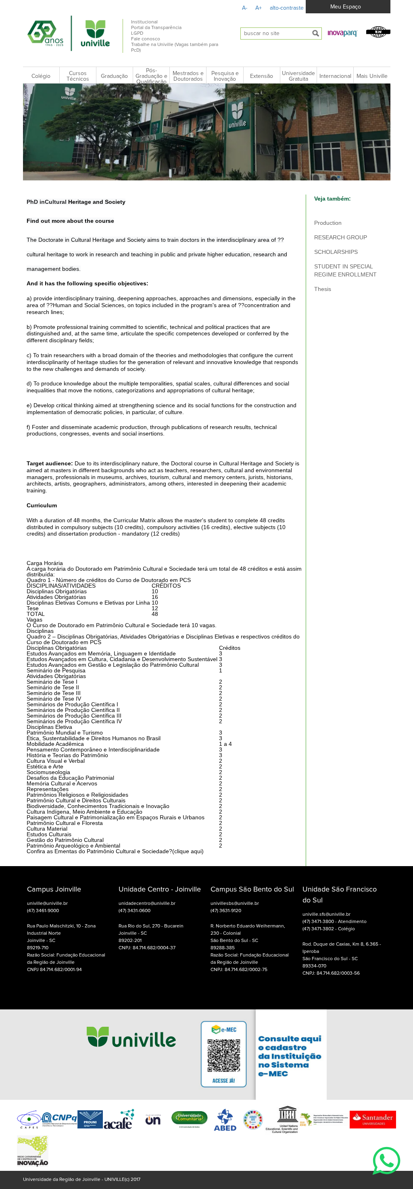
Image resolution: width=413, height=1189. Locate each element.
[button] (342, 33)
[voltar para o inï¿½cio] (69, 33)
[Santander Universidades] (372, 1119)
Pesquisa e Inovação (225, 76)
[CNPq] (59, 1119)
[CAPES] (29, 1119)
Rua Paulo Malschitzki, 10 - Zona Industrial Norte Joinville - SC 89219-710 (61, 937)
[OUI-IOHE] (324, 1119)
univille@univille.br (47, 903)
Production (328, 223)
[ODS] (253, 1119)
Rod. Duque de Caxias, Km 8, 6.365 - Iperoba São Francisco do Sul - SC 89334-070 (341, 955)
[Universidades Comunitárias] (153, 1119)
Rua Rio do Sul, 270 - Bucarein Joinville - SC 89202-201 (151, 933)
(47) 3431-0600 (134, 910)
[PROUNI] (90, 1119)
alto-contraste (287, 8)
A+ (258, 8)
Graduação (114, 76)
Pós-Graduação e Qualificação (151, 76)
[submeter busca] (316, 33)
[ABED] (225, 1119)
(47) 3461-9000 (43, 910)
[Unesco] (282, 1119)
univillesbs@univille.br (235, 903)
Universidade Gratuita (298, 76)
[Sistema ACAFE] (119, 1119)
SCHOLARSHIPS (336, 252)
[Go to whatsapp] (386, 1179)
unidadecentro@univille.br (147, 903)
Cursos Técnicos (78, 76)
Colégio (40, 76)
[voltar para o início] (131, 1054)
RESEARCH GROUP (340, 237)
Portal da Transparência (156, 27)
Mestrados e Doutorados (188, 76)
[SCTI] (32, 1151)
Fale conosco (145, 39)
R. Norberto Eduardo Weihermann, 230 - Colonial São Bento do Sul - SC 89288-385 (248, 937)
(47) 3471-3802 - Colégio (328, 929)
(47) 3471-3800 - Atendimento (334, 921)
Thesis (322, 289)
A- (244, 8)
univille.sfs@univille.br (326, 914)
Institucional (144, 22)
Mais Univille (372, 76)
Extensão (261, 76)
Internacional (335, 76)
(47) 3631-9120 (226, 910)
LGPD (137, 33)
